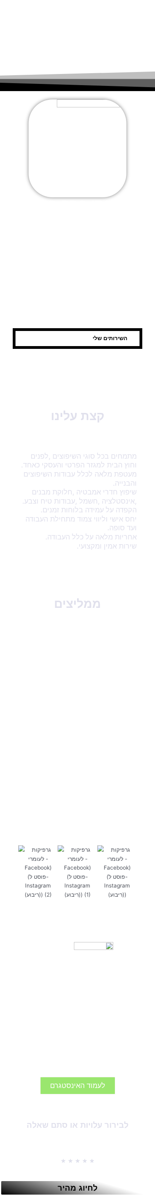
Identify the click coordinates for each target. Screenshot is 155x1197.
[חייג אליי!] (112, 259)
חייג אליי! (112, 271)
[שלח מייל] (112, 291)
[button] (77, 338)
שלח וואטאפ (43, 303)
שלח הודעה (43, 271)
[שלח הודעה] (43, 259)
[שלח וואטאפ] (43, 291)
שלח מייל (112, 303)
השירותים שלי (110, 338)
